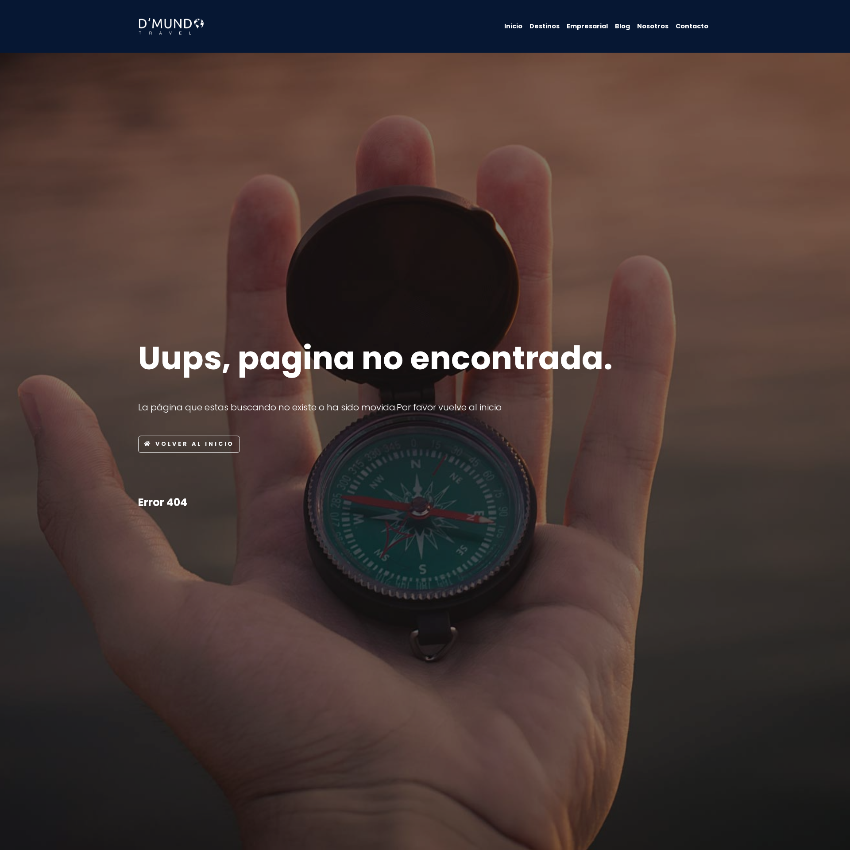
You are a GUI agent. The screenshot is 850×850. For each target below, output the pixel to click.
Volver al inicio (194, 444)
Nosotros (652, 26)
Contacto (692, 26)
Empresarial (587, 26)
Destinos (544, 26)
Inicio (513, 26)
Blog (622, 26)
